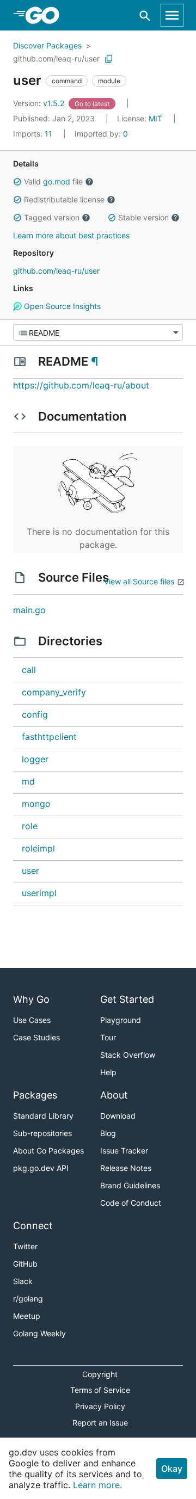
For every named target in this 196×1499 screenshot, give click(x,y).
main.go (29, 609)
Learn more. (97, 1484)
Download (118, 1115)
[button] (17, 181)
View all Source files (139, 581)
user (30, 870)
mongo (36, 803)
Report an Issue (100, 1422)
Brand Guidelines (130, 1185)
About (114, 1095)
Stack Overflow (127, 1054)
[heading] (46, 15)
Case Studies (36, 1037)
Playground (120, 1020)
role (30, 826)
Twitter (25, 1246)
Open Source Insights (61, 306)
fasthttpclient (49, 736)
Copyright (100, 1374)
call (29, 669)
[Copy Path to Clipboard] (109, 59)
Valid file (53, 181)
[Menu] (98, 332)
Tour (108, 1037)
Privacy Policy (100, 1406)
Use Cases (32, 1020)
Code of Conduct (130, 1202)
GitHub (25, 1263)
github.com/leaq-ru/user (56, 58)
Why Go (31, 999)
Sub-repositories (42, 1133)
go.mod (56, 181)
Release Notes (125, 1168)
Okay (171, 1468)
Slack (23, 1281)
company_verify (54, 692)
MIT (155, 118)
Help (108, 1072)
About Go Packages (48, 1150)
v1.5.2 (39, 103)
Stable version (143, 217)
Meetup (26, 1316)
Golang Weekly (39, 1333)
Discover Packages (47, 45)
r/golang (28, 1298)
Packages (35, 1095)
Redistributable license (64, 199)
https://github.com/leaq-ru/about (81, 385)
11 (33, 133)
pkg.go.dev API (41, 1168)
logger (35, 759)
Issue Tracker (124, 1150)
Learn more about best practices (71, 235)
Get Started (127, 999)
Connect (33, 1225)
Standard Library (43, 1115)
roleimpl (38, 848)
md (28, 781)
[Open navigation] (172, 15)
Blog (108, 1133)
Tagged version (52, 217)
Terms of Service (100, 1390)
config (35, 714)
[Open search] (145, 15)
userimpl (39, 892)
